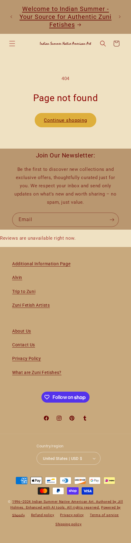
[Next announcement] (119, 16)
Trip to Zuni (23, 291)
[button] (12, 43)
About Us (21, 331)
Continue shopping (65, 120)
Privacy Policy (26, 358)
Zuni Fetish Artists (31, 305)
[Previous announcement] (11, 16)
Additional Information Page (41, 263)
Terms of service (104, 515)
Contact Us (23, 344)
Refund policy (42, 515)
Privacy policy (72, 515)
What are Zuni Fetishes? (37, 372)
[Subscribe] (112, 220)
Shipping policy (68, 524)
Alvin (17, 277)
